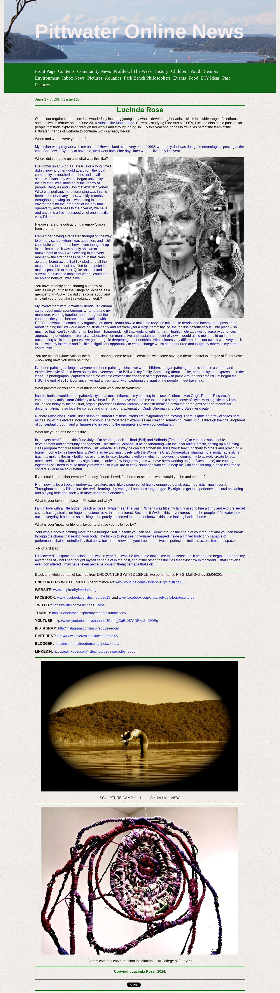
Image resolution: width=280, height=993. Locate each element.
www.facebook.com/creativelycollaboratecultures (156, 597)
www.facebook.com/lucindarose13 (83, 597)
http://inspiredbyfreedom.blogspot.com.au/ (87, 643)
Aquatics (113, 77)
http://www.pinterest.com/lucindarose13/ (87, 636)
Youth (195, 71)
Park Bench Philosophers (147, 77)
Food (193, 77)
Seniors (211, 71)
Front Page (45, 71)
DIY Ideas (210, 77)
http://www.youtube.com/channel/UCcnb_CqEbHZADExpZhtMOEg (106, 621)
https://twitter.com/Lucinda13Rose (79, 605)
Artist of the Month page (116, 123)
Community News (94, 71)
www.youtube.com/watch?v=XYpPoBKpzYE (150, 582)
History (161, 71)
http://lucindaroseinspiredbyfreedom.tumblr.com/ (89, 613)
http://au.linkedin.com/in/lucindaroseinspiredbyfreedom (96, 651)
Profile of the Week (133, 71)
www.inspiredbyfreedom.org (74, 590)
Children (179, 71)
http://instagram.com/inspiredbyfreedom (88, 628)
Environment (47, 77)
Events (179, 77)
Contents (66, 71)
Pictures (94, 77)
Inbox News (73, 77)
